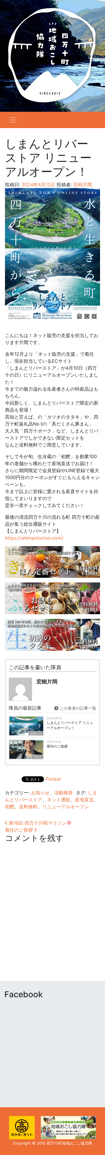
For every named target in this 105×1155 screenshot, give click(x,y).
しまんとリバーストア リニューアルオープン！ (70, 725)
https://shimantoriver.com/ (34, 538)
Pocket (53, 779)
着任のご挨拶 (57, 746)
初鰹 (9, 806)
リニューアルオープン (65, 806)
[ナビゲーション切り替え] (13, 120)
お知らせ (36, 733)
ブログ (37, 757)
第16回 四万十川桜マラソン (36, 823)
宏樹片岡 (82, 184)
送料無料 (28, 806)
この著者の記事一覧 (77, 708)
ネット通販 (58, 800)
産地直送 (84, 800)
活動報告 (63, 793)
